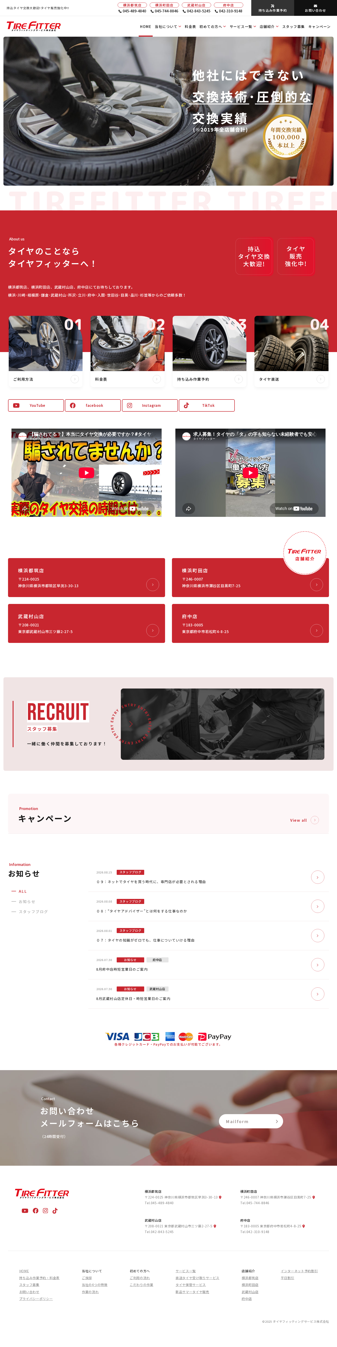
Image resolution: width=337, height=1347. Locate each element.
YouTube (37, 405)
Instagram (151, 405)
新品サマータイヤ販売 (192, 1291)
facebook (94, 405)
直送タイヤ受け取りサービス (197, 1277)
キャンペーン (319, 26)
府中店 (247, 1298)
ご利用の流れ (140, 1277)
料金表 (190, 26)
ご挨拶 (87, 1277)
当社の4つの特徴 (95, 1284)
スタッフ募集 (293, 26)
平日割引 (287, 1277)
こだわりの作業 (141, 1284)
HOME (145, 26)
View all (298, 820)
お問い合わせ (29, 1291)
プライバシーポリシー (36, 1298)
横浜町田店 (250, 1284)
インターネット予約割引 (299, 1271)
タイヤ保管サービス (191, 1284)
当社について (166, 26)
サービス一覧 (241, 26)
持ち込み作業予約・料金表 (39, 1277)
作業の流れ (90, 1291)
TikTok (208, 405)
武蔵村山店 (250, 1291)
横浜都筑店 (250, 1277)
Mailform (237, 1121)
